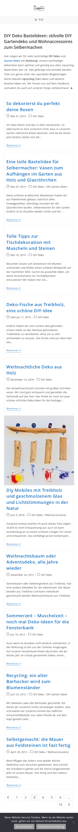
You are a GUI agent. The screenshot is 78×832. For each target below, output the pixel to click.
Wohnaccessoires (55, 515)
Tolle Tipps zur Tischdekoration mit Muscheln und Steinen (30, 242)
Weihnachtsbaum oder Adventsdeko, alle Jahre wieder (32, 562)
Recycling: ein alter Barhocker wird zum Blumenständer (28, 681)
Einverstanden (24, 826)
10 (60, 804)
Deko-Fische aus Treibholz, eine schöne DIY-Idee (35, 307)
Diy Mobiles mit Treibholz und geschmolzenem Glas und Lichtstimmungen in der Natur (37, 499)
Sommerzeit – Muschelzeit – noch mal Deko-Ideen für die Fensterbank (37, 622)
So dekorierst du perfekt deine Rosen (33, 106)
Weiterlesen (13, 145)
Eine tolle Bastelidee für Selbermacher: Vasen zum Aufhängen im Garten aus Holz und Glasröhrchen (34, 171)
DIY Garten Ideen (56, 186)
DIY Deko (38, 116)
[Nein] (73, 822)
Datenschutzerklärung (51, 826)
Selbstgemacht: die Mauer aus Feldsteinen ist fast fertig (38, 742)
